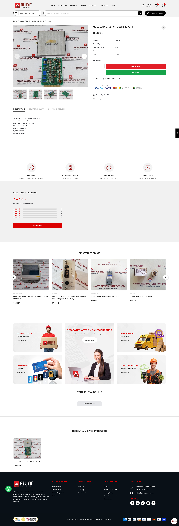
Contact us (104, 5)
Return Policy (56, 490)
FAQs (106, 486)
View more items (89, 403)
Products (73, 5)
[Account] (143, 5)
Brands (83, 5)
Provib (54, 293)
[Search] (140, 13)
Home (53, 5)
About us (93, 5)
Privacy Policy (108, 493)
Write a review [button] (37, 225)
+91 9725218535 (142, 489)
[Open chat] (174, 521)
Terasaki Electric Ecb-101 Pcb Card (26, 462)
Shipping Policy (57, 486)
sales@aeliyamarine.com (145, 493)
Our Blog (81, 490)
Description (19, 109)
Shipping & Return (56, 109)
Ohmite (132, 293)
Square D (94, 293)
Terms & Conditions (110, 490)
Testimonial (82, 493)
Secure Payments (58, 493)
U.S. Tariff (55, 496)
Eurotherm (17, 293)
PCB (26, 21)
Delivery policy (36, 109)
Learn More (20, 340)
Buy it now (135, 72)
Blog (113, 5)
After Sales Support (110, 496)
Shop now (20, 372)
